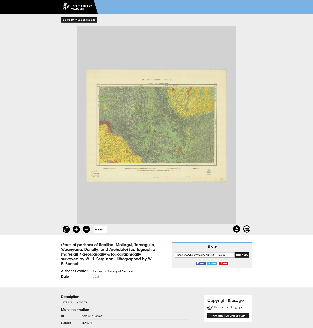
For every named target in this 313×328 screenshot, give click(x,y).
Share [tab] (212, 246)
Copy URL (242, 254)
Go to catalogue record (79, 19)
